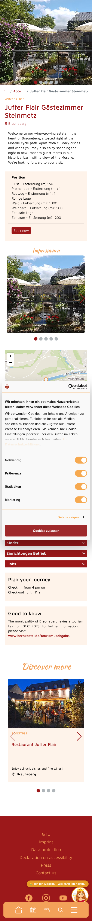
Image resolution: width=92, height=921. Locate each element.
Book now (21, 230)
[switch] (81, 473)
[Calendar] (33, 909)
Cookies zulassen (46, 530)
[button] (35, 82)
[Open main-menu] (74, 909)
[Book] (46, 909)
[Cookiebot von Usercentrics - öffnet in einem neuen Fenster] (68, 386)
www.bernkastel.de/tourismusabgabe (38, 636)
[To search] (60, 909)
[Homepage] (18, 910)
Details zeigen (68, 517)
